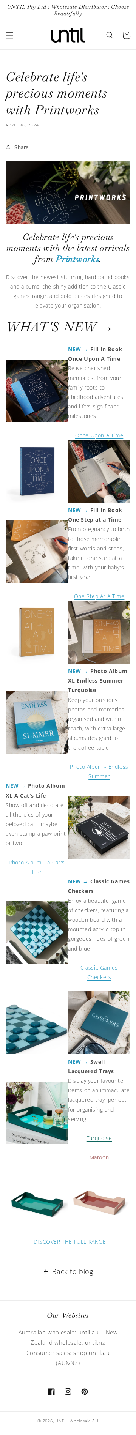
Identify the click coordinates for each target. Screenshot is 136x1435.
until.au (88, 1332)
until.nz (95, 1342)
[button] (9, 35)
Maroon (99, 1157)
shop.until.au (91, 1352)
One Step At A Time (99, 596)
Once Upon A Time (99, 435)
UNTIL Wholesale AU (77, 1421)
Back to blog (72, 1271)
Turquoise (99, 1138)
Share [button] (21, 147)
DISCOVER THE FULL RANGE (70, 1241)
